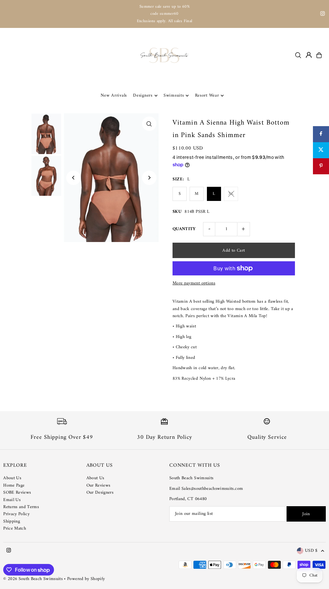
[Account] (309, 55)
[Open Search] (298, 55)
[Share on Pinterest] (321, 166)
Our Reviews (98, 485)
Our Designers (100, 493)
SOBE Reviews (17, 493)
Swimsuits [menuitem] (174, 95)
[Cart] (319, 55)
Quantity (184, 229)
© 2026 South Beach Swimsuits (33, 579)
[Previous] (73, 177)
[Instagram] (322, 14)
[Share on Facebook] (321, 134)
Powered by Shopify (86, 579)
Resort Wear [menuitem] (207, 95)
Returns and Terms (21, 507)
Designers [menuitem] (142, 95)
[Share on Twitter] (321, 150)
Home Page (13, 485)
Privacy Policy (16, 514)
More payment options (194, 283)
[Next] (149, 177)
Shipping (11, 521)
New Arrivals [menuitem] (114, 95)
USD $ (311, 551)
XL (231, 193)
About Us (12, 478)
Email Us (12, 500)
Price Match (14, 528)
